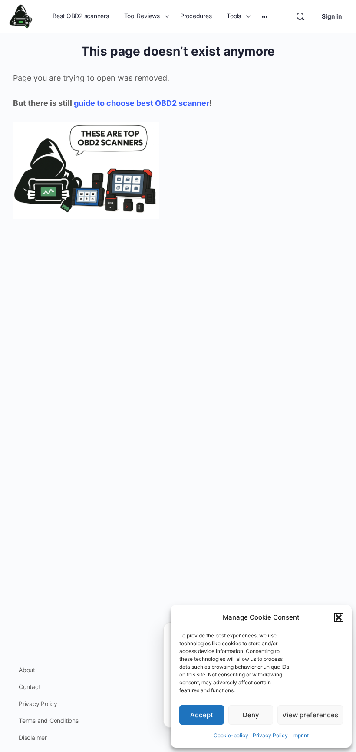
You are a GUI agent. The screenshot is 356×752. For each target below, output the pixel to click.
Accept (201, 715)
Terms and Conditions (49, 720)
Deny (251, 715)
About (27, 669)
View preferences (310, 715)
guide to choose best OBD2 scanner (141, 103)
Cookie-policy (231, 735)
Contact (30, 686)
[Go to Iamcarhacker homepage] (21, 16)
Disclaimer (33, 737)
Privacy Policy (270, 735)
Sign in (332, 16)
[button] (338, 617)
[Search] (300, 16)
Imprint (300, 735)
